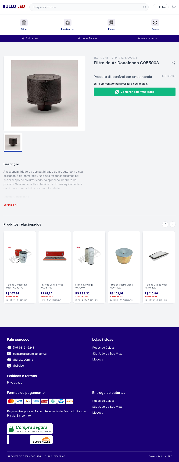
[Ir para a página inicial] (14, 7)
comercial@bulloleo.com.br (30, 353)
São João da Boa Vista (107, 353)
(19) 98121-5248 (23, 347)
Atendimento (149, 38)
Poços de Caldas (103, 347)
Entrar (162, 7)
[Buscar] (144, 7)
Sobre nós (32, 38)
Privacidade (14, 382)
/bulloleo (18, 365)
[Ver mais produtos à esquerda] (165, 224)
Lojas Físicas (89, 38)
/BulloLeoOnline (22, 359)
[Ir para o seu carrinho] (173, 7)
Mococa (97, 359)
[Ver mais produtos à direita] (173, 224)
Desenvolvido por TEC (160, 456)
